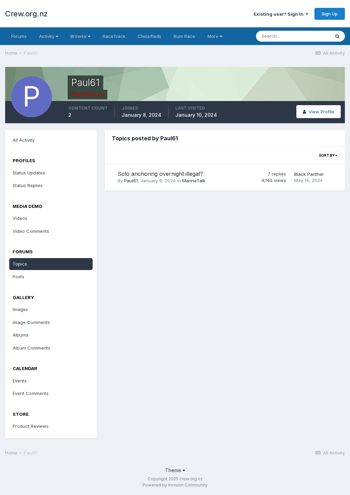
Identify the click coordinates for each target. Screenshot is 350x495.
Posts (18, 276)
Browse (79, 36)
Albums (20, 335)
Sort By (327, 155)
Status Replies (28, 185)
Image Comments (31, 322)
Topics (20, 264)
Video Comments (31, 231)
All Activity (24, 140)
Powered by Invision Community (175, 484)
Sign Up (330, 13)
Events (20, 380)
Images (20, 309)
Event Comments (31, 393)
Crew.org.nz (26, 13)
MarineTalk (193, 180)
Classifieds (149, 36)
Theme (174, 470)
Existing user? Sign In (280, 14)
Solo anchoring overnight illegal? (160, 173)
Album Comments (31, 348)
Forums (19, 36)
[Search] (337, 36)
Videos (20, 218)
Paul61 (131, 180)
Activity (47, 36)
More (212, 36)
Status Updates (29, 172)
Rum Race (184, 36)
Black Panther (309, 174)
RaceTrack (114, 36)
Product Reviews (31, 426)
